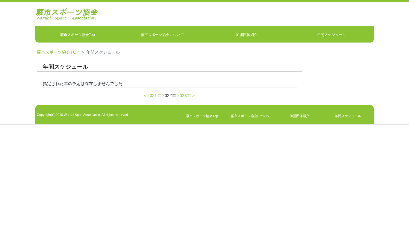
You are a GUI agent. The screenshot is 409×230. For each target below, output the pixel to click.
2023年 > (186, 95)
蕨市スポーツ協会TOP (58, 52)
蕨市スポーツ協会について (162, 35)
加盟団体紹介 (246, 35)
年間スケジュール (331, 35)
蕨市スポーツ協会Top (77, 35)
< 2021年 (152, 95)
